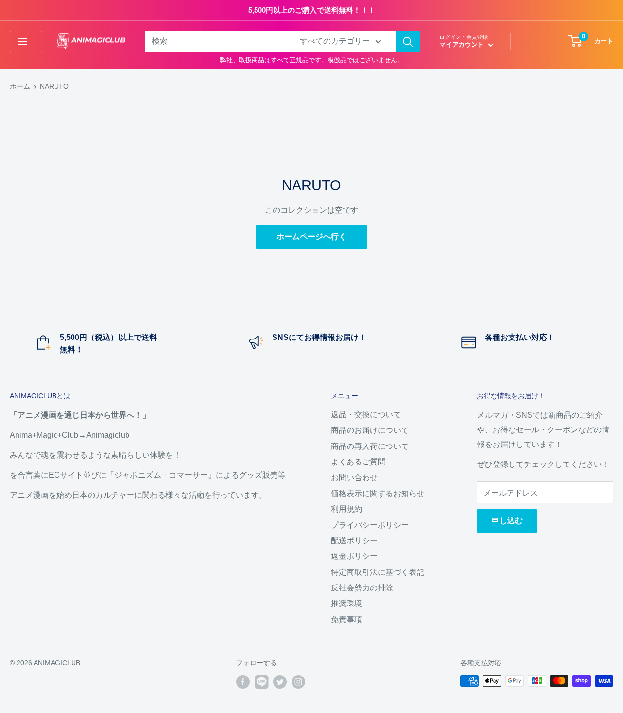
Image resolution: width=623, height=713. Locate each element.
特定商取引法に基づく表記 (377, 572)
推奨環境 (346, 603)
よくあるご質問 (358, 462)
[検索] (408, 41)
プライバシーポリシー (370, 525)
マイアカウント (463, 44)
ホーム (20, 86)
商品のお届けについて (370, 430)
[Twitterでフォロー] (280, 682)
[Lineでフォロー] (261, 682)
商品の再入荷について (370, 446)
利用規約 (346, 509)
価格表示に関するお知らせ (377, 493)
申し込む (507, 521)
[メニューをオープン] (26, 41)
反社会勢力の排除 (362, 588)
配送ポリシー (354, 540)
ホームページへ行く (311, 236)
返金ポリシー (354, 556)
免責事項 (346, 619)
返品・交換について (366, 414)
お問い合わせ (354, 477)
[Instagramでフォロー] (298, 682)
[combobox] (216, 41)
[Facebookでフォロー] (243, 682)
